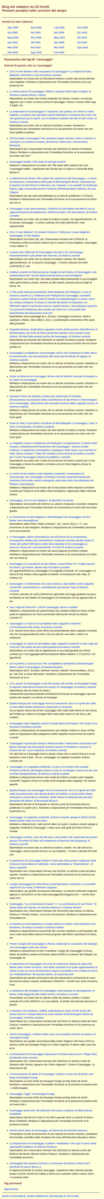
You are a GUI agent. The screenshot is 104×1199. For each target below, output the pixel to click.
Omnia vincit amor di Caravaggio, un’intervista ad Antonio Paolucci (48, 1130)
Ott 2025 (35, 42)
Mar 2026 (12, 47)
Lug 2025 (59, 27)
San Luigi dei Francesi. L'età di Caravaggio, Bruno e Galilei (43, 607)
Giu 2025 (59, 32)
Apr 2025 (59, 42)
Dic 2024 (82, 32)
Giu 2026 (12, 32)
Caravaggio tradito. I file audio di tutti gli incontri (37, 161)
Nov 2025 (36, 37)
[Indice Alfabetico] (37, 1196)
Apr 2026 (12, 42)
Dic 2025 (36, 32)
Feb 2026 (12, 52)
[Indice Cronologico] (14, 1196)
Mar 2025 (59, 47)
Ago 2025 (36, 52)
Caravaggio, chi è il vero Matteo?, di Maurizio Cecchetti (41, 500)
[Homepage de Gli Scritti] (64, 1196)
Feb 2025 (59, 52)
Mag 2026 (12, 37)
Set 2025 (36, 47)
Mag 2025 (59, 37)
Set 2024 (82, 42)
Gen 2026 (36, 27)
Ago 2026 (12, 27)
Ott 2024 (82, 37)
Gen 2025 (82, 27)
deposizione (11, 1189)
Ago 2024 (82, 47)
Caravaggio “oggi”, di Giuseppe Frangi (31, 1093)
